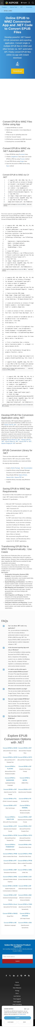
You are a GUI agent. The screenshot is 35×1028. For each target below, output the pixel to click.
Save (7, 166)
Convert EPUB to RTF (10, 805)
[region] (17, 191)
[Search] (33, 2)
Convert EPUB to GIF (25, 766)
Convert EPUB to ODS (25, 922)
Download (17, 71)
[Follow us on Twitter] (10, 976)
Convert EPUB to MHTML (25, 779)
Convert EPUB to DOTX (25, 757)
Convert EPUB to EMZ (25, 895)
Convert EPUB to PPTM (25, 860)
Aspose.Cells (10, 477)
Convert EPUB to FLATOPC (10, 767)
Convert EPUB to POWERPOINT (10, 846)
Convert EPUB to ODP (25, 817)
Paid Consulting (17, 1004)
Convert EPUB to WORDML (25, 806)
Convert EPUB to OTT (25, 789)
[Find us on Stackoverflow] (18, 976)
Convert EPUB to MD (10, 922)
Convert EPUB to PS (25, 798)
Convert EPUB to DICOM (10, 886)
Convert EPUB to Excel (10, 904)
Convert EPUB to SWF (10, 869)
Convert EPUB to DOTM (10, 757)
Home (17, 982)
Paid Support (17, 1001)
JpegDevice (14, 156)
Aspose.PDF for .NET (25, 441)
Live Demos (17, 996)
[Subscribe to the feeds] (29, 976)
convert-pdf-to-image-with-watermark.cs (13, 368)
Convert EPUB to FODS (25, 904)
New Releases (17, 988)
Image (22, 161)
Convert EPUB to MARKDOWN (10, 779)
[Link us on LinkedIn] (14, 976)
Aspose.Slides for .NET (11, 441)
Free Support (17, 999)
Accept (18, 1017)
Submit (18, 961)
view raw (29, 204)
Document (22, 154)
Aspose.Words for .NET (13, 439)
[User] (29, 2)
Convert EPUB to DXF (10, 895)
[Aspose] (12, 2)
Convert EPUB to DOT (25, 748)
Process (22, 159)
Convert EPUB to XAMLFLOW (10, 818)
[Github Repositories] (25, 976)
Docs (17, 993)
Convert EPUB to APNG (10, 876)
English (24, 2)
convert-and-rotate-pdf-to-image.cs (12, 404)
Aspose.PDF (18, 477)
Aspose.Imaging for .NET (8, 443)
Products (17, 985)
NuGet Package (15, 468)
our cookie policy (22, 1014)
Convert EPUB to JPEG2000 (25, 914)
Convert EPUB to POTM (10, 835)
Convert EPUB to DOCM (10, 748)
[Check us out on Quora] (21, 976)
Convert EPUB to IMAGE (10, 913)
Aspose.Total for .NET (10, 424)
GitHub (5, 205)
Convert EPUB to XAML (25, 869)
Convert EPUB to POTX (25, 835)
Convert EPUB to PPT (10, 860)
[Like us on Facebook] (6, 976)
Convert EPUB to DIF (25, 886)
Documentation (28, 468)
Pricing (17, 990)
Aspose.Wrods (23, 475)
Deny (24, 1022)
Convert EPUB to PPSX (25, 853)
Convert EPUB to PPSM (10, 853)
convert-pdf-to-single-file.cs (10, 269)
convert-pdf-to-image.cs (10, 204)
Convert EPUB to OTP (10, 826)
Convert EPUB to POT (25, 826)
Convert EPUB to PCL (10, 798)
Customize (10, 1022)
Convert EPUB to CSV (25, 876)
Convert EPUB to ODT (10, 789)
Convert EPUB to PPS (24, 844)
